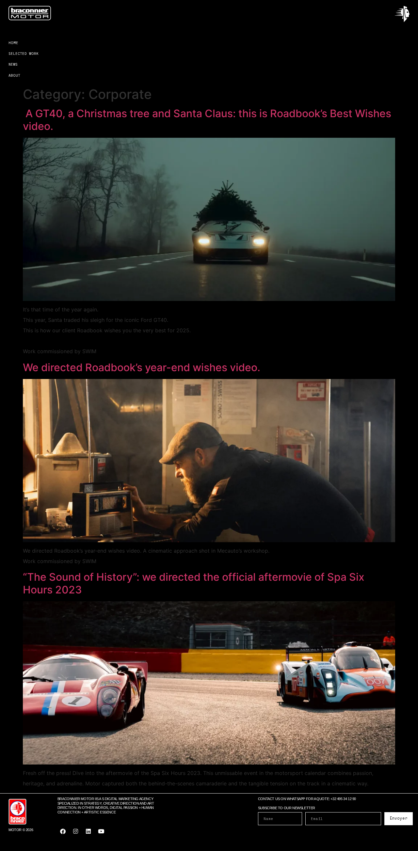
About (14, 75)
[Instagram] (75, 831)
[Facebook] (63, 831)
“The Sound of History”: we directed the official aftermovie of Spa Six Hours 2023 (193, 583)
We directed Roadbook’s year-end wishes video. (141, 367)
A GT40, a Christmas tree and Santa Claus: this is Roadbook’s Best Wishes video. (207, 119)
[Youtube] (101, 831)
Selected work (23, 53)
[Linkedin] (88, 831)
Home (13, 42)
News (13, 64)
